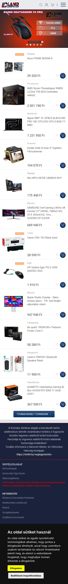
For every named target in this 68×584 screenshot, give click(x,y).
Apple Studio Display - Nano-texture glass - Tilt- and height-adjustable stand (44, 301)
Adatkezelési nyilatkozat (14, 502)
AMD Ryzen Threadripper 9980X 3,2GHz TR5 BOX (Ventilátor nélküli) (45, 92)
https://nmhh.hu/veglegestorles (34, 454)
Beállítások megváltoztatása (26, 575)
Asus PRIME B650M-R (40, 58)
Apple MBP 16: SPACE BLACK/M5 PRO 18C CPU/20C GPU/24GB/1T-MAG (46, 122)
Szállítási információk (13, 517)
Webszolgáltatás (10, 478)
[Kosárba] (63, 76)
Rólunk (5, 507)
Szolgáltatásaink (10, 512)
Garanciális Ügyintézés (13, 473)
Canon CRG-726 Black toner (42, 237)
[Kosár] (51, 5)
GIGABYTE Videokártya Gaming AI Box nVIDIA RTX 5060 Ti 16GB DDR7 (45, 390)
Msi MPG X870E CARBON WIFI (44, 177)
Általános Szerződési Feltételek (18, 498)
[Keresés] (40, 4)
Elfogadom (16, 568)
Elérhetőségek (9, 468)
